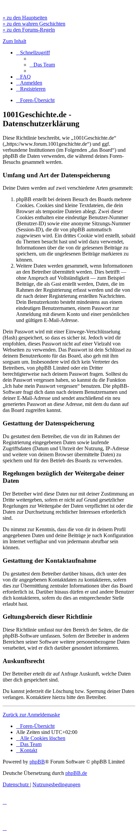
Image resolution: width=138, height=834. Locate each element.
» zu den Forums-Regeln (29, 30)
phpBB (37, 761)
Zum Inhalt (14, 41)
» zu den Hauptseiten (25, 17)
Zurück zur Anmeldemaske (31, 714)
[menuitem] (42, 64)
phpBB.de (76, 773)
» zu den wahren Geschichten (34, 24)
